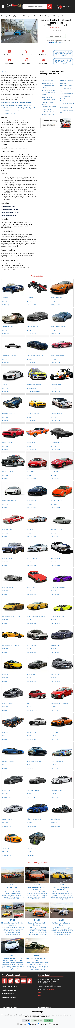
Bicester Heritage (47, 83)
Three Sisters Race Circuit (66, 99)
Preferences (43, 1024)
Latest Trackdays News (9, 986)
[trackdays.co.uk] (13, 7)
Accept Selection (37, 1020)
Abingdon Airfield (47, 80)
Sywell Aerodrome (65, 91)
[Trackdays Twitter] (11, 983)
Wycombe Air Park (65, 113)
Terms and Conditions (9, 997)
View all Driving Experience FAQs (11, 111)
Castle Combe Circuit (48, 100)
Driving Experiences (15, 16)
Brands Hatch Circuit (48, 90)
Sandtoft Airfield (65, 83)
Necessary (23, 1024)
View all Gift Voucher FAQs (9, 114)
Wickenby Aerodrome (66, 110)
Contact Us (50, 989)
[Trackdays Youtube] (23, 983)
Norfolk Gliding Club (48, 114)
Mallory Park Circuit (48, 112)
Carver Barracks (47, 97)
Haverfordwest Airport (49, 107)
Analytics (33, 1024)
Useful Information (8, 994)
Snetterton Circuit (65, 88)
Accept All (48, 1020)
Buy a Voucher (56, 36)
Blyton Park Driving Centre (48, 86)
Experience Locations (9, 990)
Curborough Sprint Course (48, 103)
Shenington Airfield (66, 86)
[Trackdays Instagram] (17, 983)
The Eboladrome (65, 96)
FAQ (39, 992)
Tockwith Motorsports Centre (67, 104)
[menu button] (3, 6)
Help (39, 995)
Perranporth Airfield (66, 80)
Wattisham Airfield (66, 107)
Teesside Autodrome (66, 93)
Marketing (55, 1024)
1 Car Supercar (27, 16)
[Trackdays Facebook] (4, 983)
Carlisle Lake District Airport (48, 93)
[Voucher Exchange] (56, 123)
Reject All (26, 1020)
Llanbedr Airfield (47, 109)
